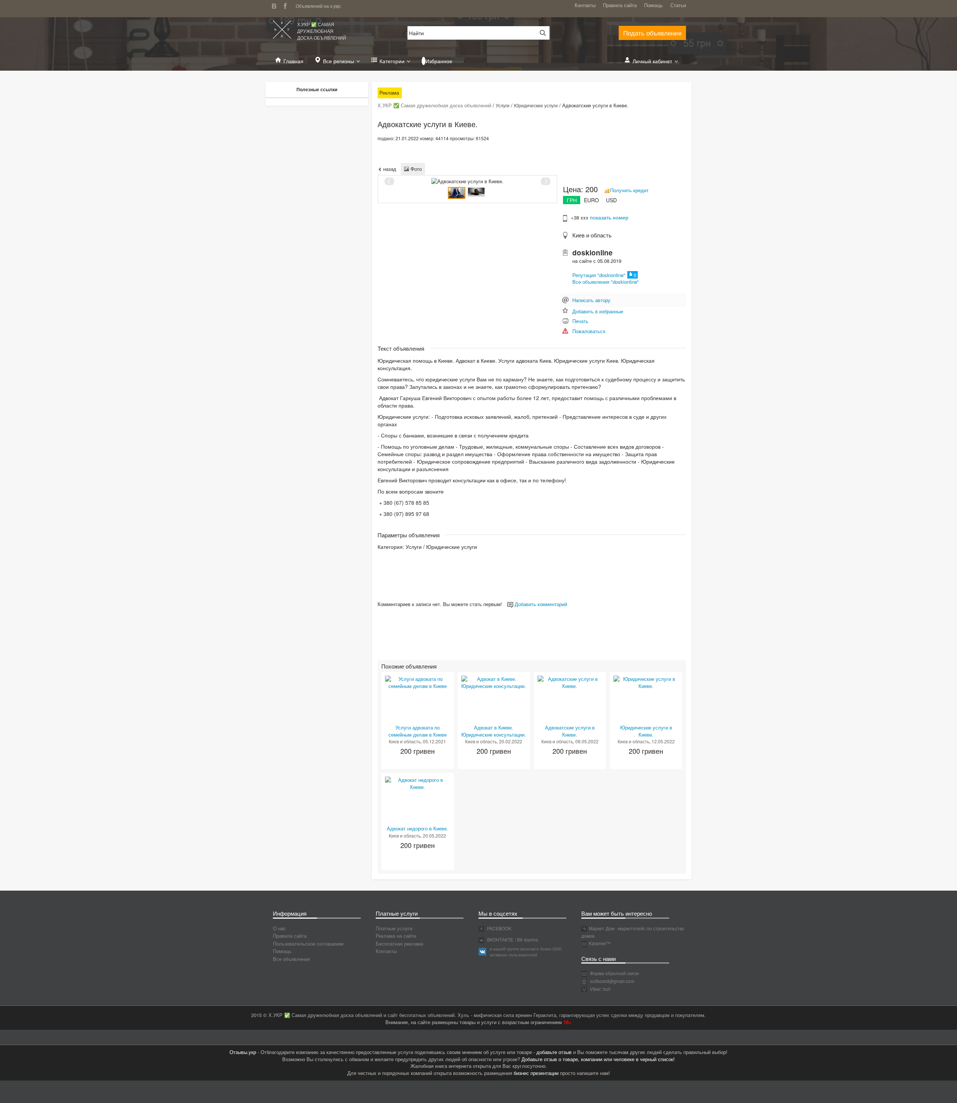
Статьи (678, 5)
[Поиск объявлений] (540, 33)
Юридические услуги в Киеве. (646, 731)
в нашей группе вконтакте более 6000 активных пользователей (525, 952)
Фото (415, 168)
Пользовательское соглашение (308, 943)
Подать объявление (652, 32)
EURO (591, 200)
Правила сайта (620, 5)
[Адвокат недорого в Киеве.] (417, 782)
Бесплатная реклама (399, 943)
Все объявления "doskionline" (605, 281)
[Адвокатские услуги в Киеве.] (570, 681)
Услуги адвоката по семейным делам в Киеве (417, 731)
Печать (580, 321)
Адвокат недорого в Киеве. (417, 828)
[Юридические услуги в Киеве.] (645, 681)
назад (389, 168)
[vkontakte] (276, 5)
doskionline (592, 253)
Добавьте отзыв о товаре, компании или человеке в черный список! (598, 1059)
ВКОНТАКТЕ (499, 939)
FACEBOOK (498, 928)
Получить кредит (629, 190)
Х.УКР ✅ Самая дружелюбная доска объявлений (321, 31)
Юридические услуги (536, 105)
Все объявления (291, 958)
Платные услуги (394, 928)
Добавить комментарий (540, 604)
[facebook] (287, 5)
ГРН (572, 200)
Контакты (585, 5)
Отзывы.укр (243, 1052)
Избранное (438, 61)
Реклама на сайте (396, 935)
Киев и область (592, 235)
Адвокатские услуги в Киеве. (570, 731)
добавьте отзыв (554, 1052)
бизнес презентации (536, 1072)
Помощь (653, 5)
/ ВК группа (526, 939)
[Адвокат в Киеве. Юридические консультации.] (493, 681)
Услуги (503, 105)
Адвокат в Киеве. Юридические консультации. (493, 731)
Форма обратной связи (614, 973)
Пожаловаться (588, 331)
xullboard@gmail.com (612, 981)
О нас (279, 928)
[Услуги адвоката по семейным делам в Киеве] (417, 681)
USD (611, 200)
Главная (293, 61)
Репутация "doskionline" (598, 275)
